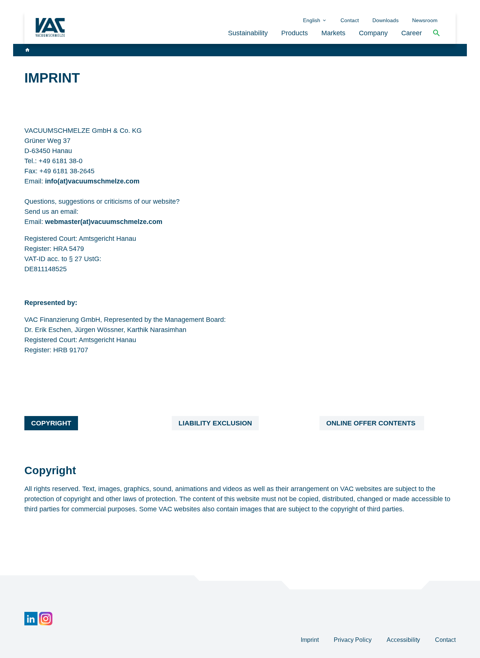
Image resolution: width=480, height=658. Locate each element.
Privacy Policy (353, 640)
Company (373, 33)
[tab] (51, 423)
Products (294, 33)
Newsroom (425, 20)
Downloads (385, 20)
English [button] (312, 20)
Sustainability (248, 33)
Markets (333, 33)
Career (411, 33)
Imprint (310, 640)
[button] (436, 33)
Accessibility (404, 640)
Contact (349, 20)
